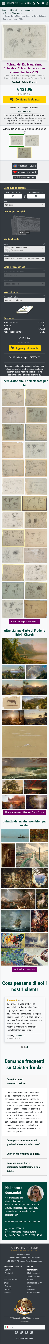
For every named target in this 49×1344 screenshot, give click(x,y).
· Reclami (7, 1289)
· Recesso (7, 1286)
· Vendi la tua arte (33, 1276)
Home (4, 10)
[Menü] (3, 3)
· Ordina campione (33, 1293)
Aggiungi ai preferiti (26, 172)
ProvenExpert (20, 1036)
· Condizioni (8, 1273)
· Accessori (31, 1289)
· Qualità (30, 1280)
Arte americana (27, 10)
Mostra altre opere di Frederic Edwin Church (24, 812)
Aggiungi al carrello (26, 348)
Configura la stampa (26, 99)
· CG (5, 1276)
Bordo (6, 202)
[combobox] (24, 205)
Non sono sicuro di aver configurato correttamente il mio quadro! (23, 1166)
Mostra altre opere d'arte (25, 969)
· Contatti (7, 1270)
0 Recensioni (30, 177)
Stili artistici (14, 10)
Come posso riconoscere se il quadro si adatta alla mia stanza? (24, 1142)
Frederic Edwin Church (13, 13)
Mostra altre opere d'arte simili (24, 621)
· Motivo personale (33, 1273)
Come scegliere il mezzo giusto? (23, 1153)
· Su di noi (7, 1293)
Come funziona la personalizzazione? (17, 1081)
